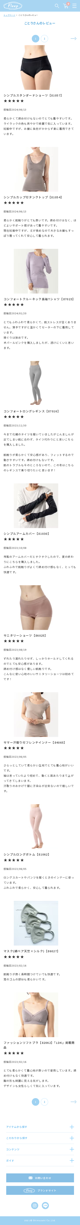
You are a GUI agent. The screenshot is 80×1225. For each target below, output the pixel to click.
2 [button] (44, 38)
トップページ (9, 15)
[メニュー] (74, 6)
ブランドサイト (47, 1190)
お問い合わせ (43, 1178)
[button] (73, 38)
